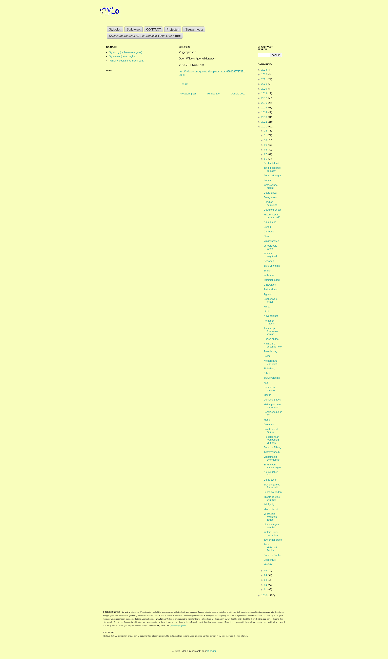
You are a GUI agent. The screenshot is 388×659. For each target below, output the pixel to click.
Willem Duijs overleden (271, 533)
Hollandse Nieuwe (269, 389)
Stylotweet (133, 29)
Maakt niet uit (271, 509)
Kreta (267, 306)
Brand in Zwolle (272, 555)
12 (266, 130)
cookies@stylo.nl (178, 626)
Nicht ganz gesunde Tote (273, 345)
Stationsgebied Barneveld (272, 486)
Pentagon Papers (269, 322)
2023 (264, 69)
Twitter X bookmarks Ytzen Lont (126, 60)
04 (266, 575)
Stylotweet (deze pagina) (122, 56)
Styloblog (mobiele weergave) (125, 52)
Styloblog (115, 29)
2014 (264, 112)
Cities (267, 373)
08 (266, 149)
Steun (267, 236)
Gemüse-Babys (272, 399)
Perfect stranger (272, 175)
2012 (264, 121)
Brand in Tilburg (272, 447)
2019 (264, 88)
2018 (264, 93)
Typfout (268, 294)
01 (266, 589)
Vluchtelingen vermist (271, 526)
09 (266, 144)
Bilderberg (269, 368)
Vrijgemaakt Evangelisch (272, 458)
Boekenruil (270, 559)
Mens (267, 419)
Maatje (267, 395)
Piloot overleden (273, 492)
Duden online (271, 339)
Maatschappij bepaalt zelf (271, 216)
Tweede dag (270, 351)
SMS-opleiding (272, 265)
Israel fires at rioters (271, 430)
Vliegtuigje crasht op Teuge (270, 517)
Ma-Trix (268, 564)
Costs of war (270, 192)
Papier (267, 180)
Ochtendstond (271, 163)
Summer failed (272, 280)
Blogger (211, 651)
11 (266, 135)
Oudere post (238, 93)
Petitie (267, 356)
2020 (264, 84)
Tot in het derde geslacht (272, 169)
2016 (264, 103)
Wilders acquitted (270, 255)
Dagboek (269, 231)
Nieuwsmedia (194, 29)
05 (266, 570)
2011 (264, 126)
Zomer (267, 270)
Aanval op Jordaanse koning (271, 331)
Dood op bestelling (270, 203)
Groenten (269, 424)
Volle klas (269, 275)
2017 (264, 98)
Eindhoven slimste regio (272, 466)
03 (266, 579)
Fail (266, 382)
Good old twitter (272, 209)
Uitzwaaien (270, 284)
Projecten (173, 29)
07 (266, 154)
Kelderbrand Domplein (270, 362)
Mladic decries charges (272, 498)
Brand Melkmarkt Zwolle (271, 547)
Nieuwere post (188, 93)
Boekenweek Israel (271, 300)
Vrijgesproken (271, 241)
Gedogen (269, 261)
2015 (264, 107)
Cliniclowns (270, 479)
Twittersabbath (272, 452)
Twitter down (270, 289)
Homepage (213, 93)
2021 (264, 79)
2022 (264, 74)
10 (266, 140)
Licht (266, 311)
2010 (264, 595)
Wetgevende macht (271, 186)
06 (266, 159)
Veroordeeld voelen (270, 247)
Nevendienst (271, 316)
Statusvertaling (272, 377)
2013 (264, 117)
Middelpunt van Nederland (272, 406)
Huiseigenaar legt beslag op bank (271, 439)
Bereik (267, 227)
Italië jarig (269, 504)
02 (266, 584)
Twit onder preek (273, 539)
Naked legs (270, 222)
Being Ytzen (270, 197)
